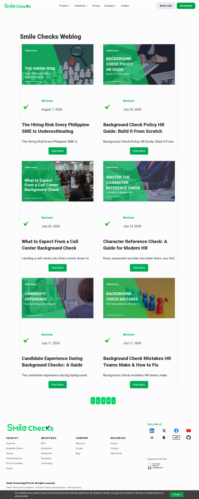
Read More (58, 150)
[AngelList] (164, 437)
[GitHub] (188, 437)
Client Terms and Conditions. (20, 487)
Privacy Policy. (74, 487)
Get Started (186, 6)
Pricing (96, 6)
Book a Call (166, 6)
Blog (78, 453)
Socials (79, 448)
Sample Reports (14, 458)
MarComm (47, 100)
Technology (46, 463)
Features (10, 443)
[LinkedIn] (152, 430)
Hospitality (46, 458)
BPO (43, 443)
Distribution (46, 448)
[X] (164, 430)
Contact (125, 6)
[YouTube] (188, 430)
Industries (80, 6)
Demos (9, 453)
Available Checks (14, 448)
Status (9, 468)
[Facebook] (176, 430)
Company (109, 6)
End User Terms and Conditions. (51, 487)
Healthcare (46, 453)
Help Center (116, 453)
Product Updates (14, 463)
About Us (80, 443)
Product (63, 6)
